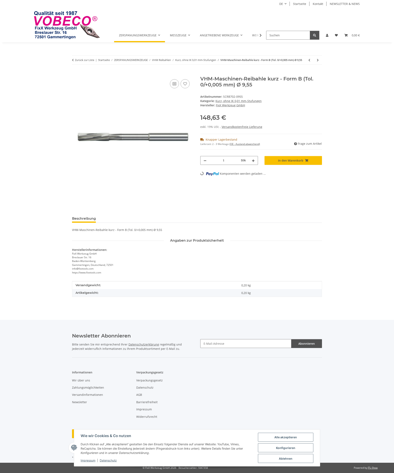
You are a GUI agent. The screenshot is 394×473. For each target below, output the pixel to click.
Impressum (88, 460)
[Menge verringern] (205, 160)
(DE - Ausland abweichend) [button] (244, 144)
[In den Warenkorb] (75, 73)
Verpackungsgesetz (149, 380)
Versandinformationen (87, 395)
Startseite (299, 4)
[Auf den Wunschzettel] (185, 83)
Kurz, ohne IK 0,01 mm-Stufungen (238, 101)
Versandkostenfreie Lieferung (242, 127)
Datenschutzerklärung (143, 344)
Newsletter (79, 402)
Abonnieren (306, 344)
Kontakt (318, 4)
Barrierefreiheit (147, 402)
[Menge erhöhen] (253, 160)
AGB (139, 395)
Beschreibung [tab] (84, 218)
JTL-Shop (373, 468)
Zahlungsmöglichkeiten (88, 387)
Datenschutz (108, 460)
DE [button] (281, 4)
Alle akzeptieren (285, 437)
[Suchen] (314, 35)
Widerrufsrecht (146, 417)
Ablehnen (285, 458)
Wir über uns (81, 380)
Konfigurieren (285, 448)
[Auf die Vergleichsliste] (174, 83)
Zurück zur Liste (84, 60)
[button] (327, 35)
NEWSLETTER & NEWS (345, 4)
